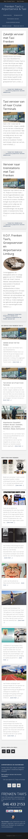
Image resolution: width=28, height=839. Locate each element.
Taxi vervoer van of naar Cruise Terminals (13, 105)
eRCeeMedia (18, 835)
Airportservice (11, 314)
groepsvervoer (15, 90)
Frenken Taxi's (11, 89)
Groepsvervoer (6, 315)
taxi (14, 319)
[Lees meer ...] (17, 362)
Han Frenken (5, 821)
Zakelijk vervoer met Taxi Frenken (13, 37)
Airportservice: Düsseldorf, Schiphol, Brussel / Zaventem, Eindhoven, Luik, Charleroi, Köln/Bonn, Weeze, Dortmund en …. (14, 427)
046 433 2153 (14, 804)
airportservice (9, 90)
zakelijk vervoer (6, 92)
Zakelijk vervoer (18, 89)
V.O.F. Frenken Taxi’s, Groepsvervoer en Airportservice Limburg (13, 244)
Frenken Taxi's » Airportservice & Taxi (14, 8)
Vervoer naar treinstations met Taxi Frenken (11, 169)
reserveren (22, 90)
